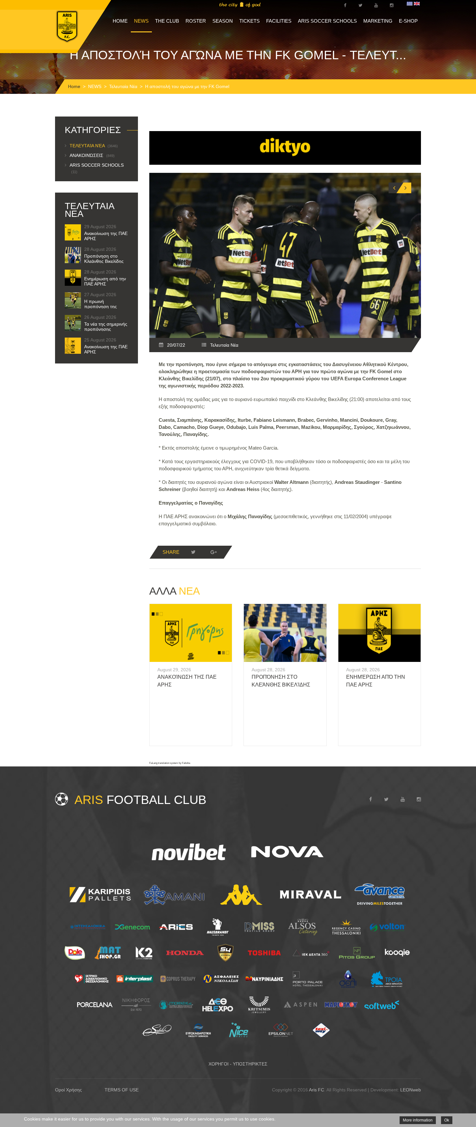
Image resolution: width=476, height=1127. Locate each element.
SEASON (222, 21)
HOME (120, 21)
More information (418, 1120)
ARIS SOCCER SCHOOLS (327, 21)
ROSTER (196, 21)
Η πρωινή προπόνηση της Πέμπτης (100, 306)
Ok (446, 1120)
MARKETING (377, 21)
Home (74, 86)
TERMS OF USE (122, 1089)
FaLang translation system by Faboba (169, 763)
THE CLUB (167, 21)
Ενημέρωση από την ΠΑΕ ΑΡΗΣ (105, 281)
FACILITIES (278, 21)
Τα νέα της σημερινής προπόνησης (105, 326)
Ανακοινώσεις (92, 155)
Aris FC (316, 1089)
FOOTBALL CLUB (140, 800)
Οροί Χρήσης (68, 1089)
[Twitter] (193, 552)
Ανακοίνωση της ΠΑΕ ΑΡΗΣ (106, 236)
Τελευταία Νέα (123, 86)
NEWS (141, 21)
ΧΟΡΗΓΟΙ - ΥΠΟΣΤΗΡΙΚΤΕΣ (238, 1063)
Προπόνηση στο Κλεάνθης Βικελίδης (104, 258)
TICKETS (249, 21)
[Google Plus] (213, 552)
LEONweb (410, 1089)
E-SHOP (408, 21)
